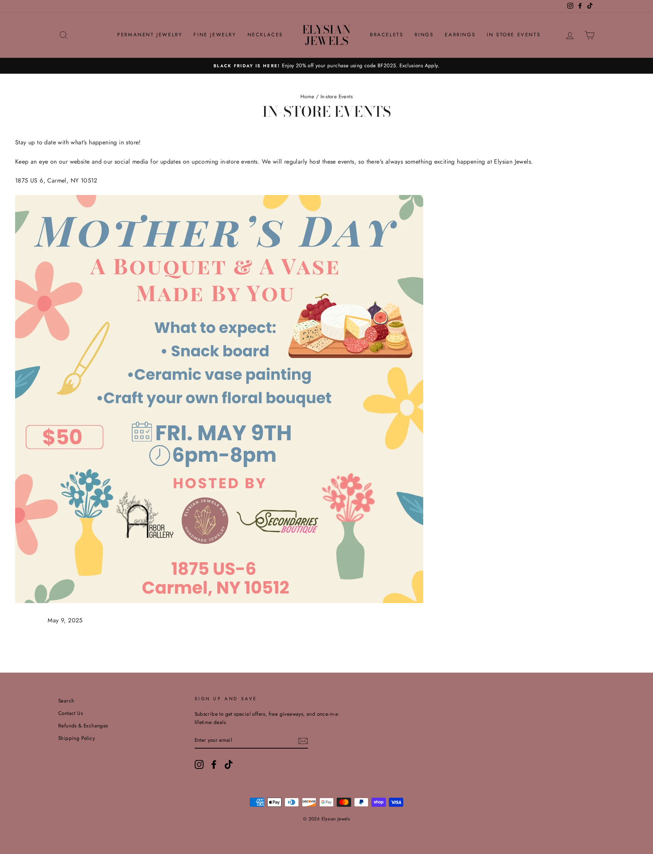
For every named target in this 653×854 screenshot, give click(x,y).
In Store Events (513, 34)
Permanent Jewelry (149, 34)
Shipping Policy (76, 738)
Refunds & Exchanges (83, 725)
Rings (424, 34)
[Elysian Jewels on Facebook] (213, 764)
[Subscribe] (303, 740)
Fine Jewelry (214, 34)
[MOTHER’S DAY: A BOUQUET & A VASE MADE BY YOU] (219, 601)
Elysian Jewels (326, 35)
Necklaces (265, 34)
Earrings (460, 34)
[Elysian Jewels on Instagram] (199, 764)
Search (66, 700)
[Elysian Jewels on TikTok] (228, 764)
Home (307, 96)
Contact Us (70, 713)
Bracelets (386, 34)
